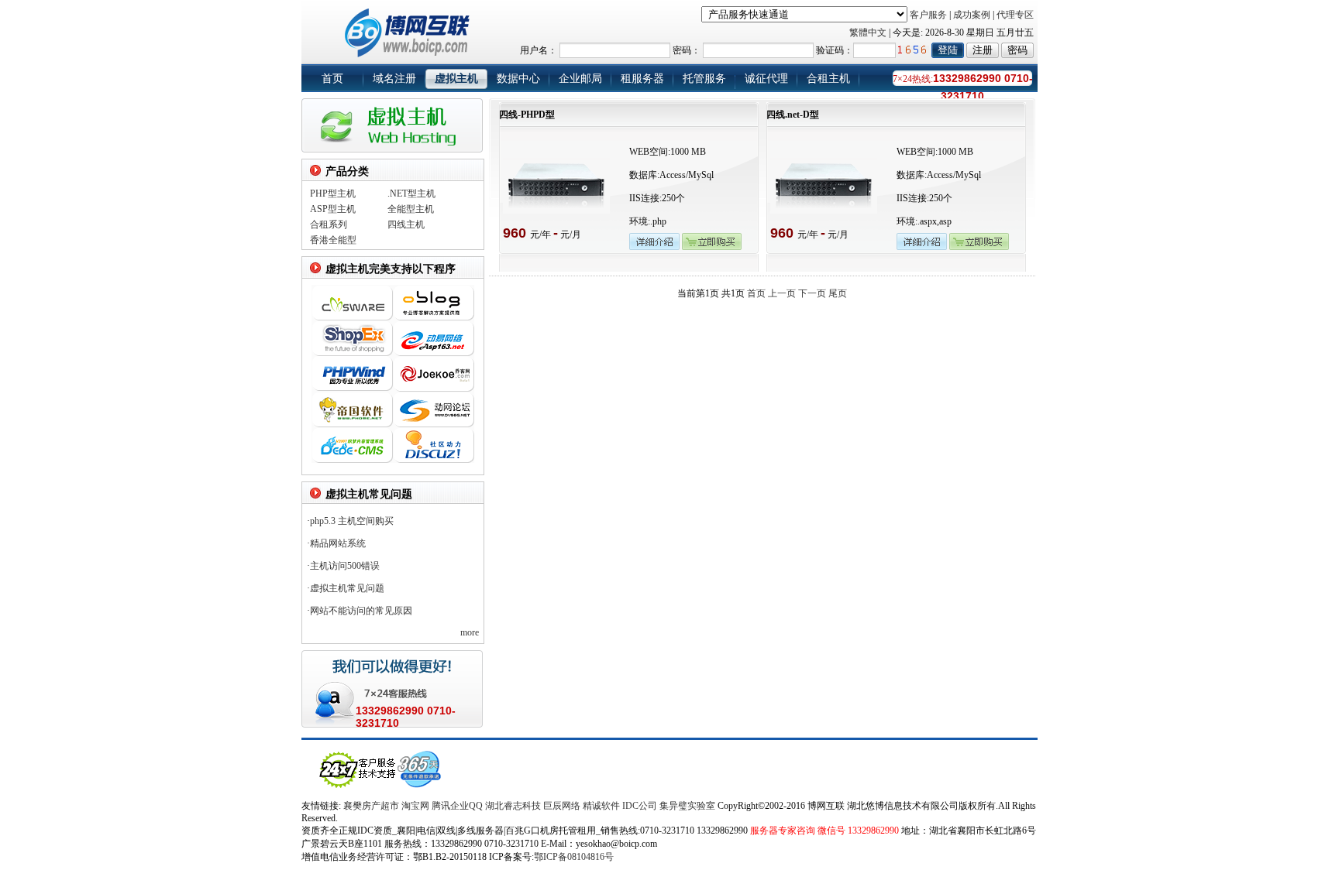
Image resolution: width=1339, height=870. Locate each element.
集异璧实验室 (687, 805)
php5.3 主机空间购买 (352, 520)
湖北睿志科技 (513, 805)
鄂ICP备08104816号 (574, 856)
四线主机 (406, 224)
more (469, 632)
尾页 (837, 293)
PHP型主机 (333, 193)
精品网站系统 (338, 543)
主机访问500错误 (345, 565)
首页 (756, 293)
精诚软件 (601, 805)
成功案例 (971, 14)
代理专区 (1015, 14)
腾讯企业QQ (457, 805)
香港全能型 (333, 240)
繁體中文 (867, 32)
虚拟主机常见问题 (347, 588)
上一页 (782, 293)
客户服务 (928, 14)
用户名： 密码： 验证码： (686, 50)
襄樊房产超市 (372, 805)
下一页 (812, 293)
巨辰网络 (561, 805)
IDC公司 (639, 805)
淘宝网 (415, 805)
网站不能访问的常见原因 (361, 610)
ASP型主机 (333, 209)
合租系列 (328, 224)
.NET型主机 (411, 193)
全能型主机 (410, 209)
